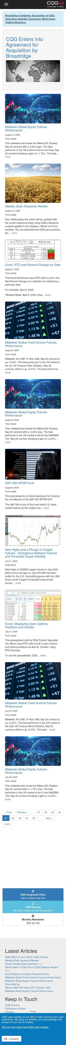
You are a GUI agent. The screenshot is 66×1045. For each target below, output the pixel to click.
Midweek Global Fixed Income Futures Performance (31, 344)
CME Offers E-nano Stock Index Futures (26, 957)
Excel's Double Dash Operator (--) (23, 963)
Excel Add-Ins (12, 984)
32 (14, 818)
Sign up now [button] (33, 921)
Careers (9, 1012)
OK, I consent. (11, 1038)
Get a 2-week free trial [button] (33, 896)
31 (7, 818)
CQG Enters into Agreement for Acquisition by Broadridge (24, 47)
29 (53, 812)
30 (60, 812)
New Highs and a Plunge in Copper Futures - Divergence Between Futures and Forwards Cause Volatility (31, 552)
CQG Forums (12, 1005)
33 (20, 818)
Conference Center (15, 1008)
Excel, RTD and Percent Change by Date (32, 264)
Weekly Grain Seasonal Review (26, 206)
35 (34, 818)
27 (39, 812)
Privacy (33, 1011)
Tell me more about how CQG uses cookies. (25, 1027)
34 (27, 818)
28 (46, 812)
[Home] (55, 4)
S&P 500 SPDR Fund (19, 483)
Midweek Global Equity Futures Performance (26, 128)
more (8, 156)
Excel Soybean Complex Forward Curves (27, 974)
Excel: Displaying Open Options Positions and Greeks (26, 625)
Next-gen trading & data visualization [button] (33, 908)
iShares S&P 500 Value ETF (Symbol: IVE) (27, 987)
